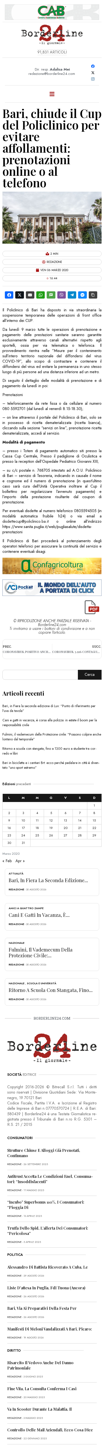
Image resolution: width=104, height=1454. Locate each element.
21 (80, 828)
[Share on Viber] (61, 295)
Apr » (20, 861)
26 (51, 835)
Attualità (16, 873)
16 (9, 828)
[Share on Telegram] (72, 295)
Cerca (90, 674)
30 (9, 843)
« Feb (7, 861)
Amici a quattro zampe (26, 908)
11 (37, 820)
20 (65, 828)
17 (23, 828)
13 (65, 820)
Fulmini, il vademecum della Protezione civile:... (41, 952)
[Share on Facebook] (9, 295)
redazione (16, 889)
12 (51, 820)
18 (37, 828)
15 (94, 820)
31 (23, 843)
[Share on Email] (30, 295)
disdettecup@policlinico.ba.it (25, 521)
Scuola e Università (41, 983)
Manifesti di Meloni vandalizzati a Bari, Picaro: (49, 1328)
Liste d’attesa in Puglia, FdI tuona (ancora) (46, 1287)
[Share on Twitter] (19, 295)
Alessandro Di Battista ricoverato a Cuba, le (47, 1267)
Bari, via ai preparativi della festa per (42, 1308)
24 (23, 835)
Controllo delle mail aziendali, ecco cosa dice (50, 1429)
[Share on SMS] (51, 295)
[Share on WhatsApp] (40, 295)
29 (94, 835)
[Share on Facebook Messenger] (82, 295)
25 (37, 835)
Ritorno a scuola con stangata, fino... (51, 990)
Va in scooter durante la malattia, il (39, 1409)
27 (65, 835)
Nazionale (16, 943)
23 (9, 835)
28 (80, 835)
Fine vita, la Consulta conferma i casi (41, 1388)
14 (80, 820)
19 (51, 828)
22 (94, 828)
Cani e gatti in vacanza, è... (39, 915)
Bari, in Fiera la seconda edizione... (48, 880)
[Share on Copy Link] (93, 295)
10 (23, 820)
